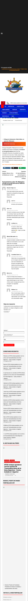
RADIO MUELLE (5, 116)
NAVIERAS (4, 112)
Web (5, 339)
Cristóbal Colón (15, 254)
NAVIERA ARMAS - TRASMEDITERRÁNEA (12, 462)
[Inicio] (2, 106)
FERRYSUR (14, 109)
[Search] (26, 106)
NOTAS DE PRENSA (13, 112)
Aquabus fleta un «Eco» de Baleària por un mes (7, 173)
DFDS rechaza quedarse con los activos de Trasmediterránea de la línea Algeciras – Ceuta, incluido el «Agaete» (13, 357)
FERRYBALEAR (11, 106)
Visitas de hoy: (6, 599)
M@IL (13, 116)
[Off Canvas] (2, 33)
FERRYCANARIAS (6, 109)
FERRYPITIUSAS (20, 106)
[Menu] (5, 106)
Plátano (13, 289)
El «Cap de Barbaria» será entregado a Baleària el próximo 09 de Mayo (20, 175)
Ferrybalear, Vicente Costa (8, 120)
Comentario (7, 311)
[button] (5, 106)
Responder (9, 197)
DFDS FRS (6, 460)
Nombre (6, 330)
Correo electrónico (8, 334)
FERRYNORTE (23, 109)
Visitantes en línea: (7, 597)
